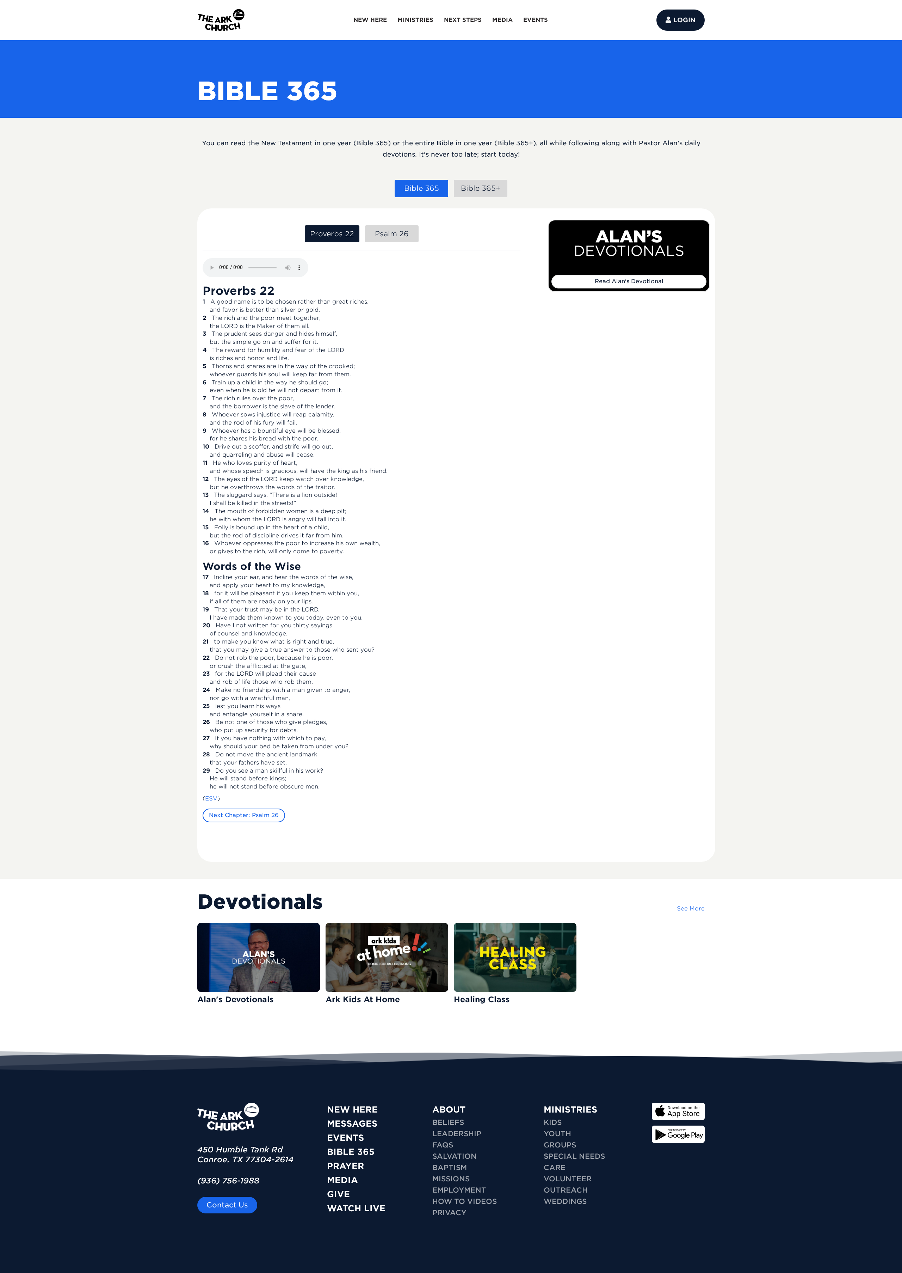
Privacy (449, 1212)
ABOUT (448, 1109)
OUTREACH (566, 1190)
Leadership (456, 1133)
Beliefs (448, 1122)
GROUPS (560, 1145)
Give (338, 1194)
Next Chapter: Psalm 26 (244, 815)
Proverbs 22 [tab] (332, 234)
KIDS (553, 1122)
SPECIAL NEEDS (574, 1156)
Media (342, 1180)
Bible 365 (351, 1152)
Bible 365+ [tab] (480, 188)
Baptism (449, 1167)
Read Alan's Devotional (629, 281)
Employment (459, 1190)
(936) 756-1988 (228, 1180)
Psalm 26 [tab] (392, 234)
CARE (555, 1167)
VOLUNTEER (568, 1179)
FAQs (442, 1145)
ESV (211, 798)
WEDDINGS (565, 1201)
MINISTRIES (415, 20)
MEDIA (502, 20)
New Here (352, 1109)
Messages (352, 1124)
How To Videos (464, 1201)
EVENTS (535, 20)
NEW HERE (370, 20)
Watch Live (356, 1208)
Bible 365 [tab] (421, 188)
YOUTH (557, 1133)
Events (345, 1138)
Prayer (345, 1166)
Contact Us (227, 1205)
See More (691, 908)
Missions (451, 1179)
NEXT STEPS (463, 20)
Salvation (454, 1156)
